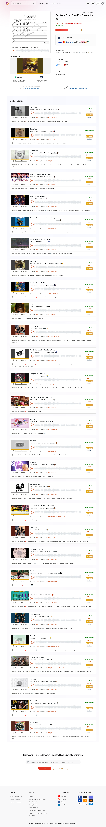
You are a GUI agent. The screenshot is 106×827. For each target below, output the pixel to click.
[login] (103, 3)
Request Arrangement (16, 796)
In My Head (33, 527)
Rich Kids (33, 441)
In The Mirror (34, 326)
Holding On (33, 107)
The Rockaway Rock (36, 549)
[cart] (93, 3)
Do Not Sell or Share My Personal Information (38, 814)
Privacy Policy (33, 805)
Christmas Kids (35, 484)
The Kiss (33, 679)
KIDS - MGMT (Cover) (37, 658)
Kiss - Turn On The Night (38, 196)
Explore (60, 768)
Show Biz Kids (34, 636)
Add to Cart (75, 30)
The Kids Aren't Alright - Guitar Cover (42, 506)
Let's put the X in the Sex (38, 374)
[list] (98, 3)
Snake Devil (34, 151)
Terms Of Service (33, 807)
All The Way (34, 723)
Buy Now (61, 30)
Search (44, 768)
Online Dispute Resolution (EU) (37, 810)
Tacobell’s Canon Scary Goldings (41, 397)
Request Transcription (16, 799)
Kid (31, 593)
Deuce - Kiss (34, 701)
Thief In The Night (35, 614)
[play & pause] (13, 50)
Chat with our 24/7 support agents (30, 88)
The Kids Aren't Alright (37, 283)
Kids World (33, 129)
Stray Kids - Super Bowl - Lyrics (40, 174)
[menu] (3, 3)
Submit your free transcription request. (78, 88)
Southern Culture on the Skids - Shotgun (43, 218)
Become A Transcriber (16, 802)
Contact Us (32, 796)
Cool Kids (33, 261)
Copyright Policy (33, 802)
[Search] (34, 3)
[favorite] (88, 3)
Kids (31, 304)
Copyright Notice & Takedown (37, 799)
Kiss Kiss (33, 571)
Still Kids (32, 419)
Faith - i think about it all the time (40, 239)
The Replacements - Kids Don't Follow (42, 350)
